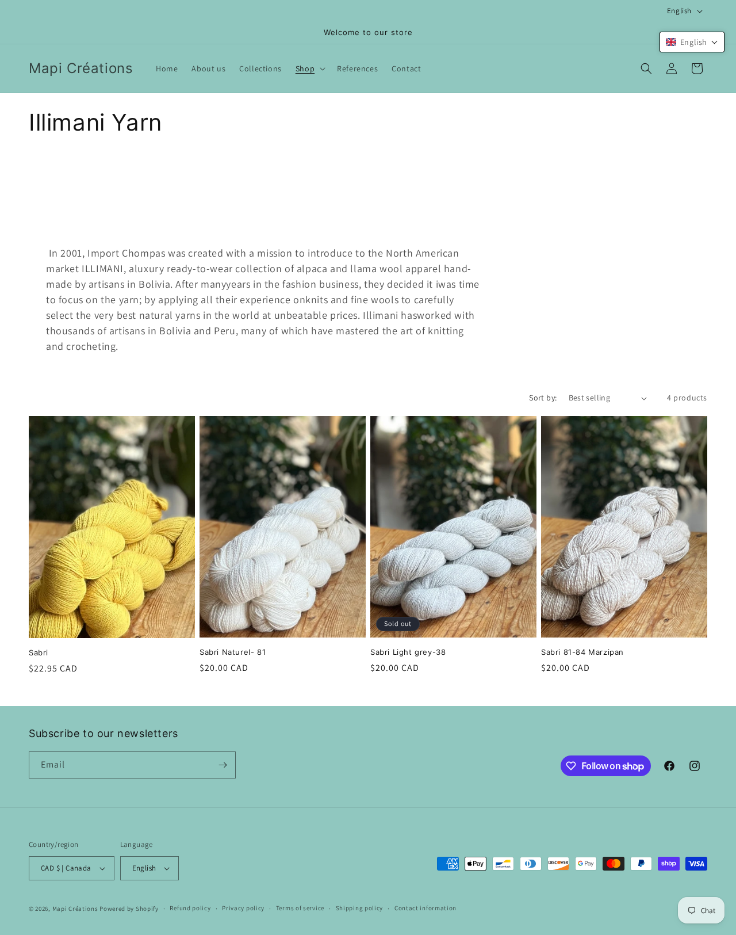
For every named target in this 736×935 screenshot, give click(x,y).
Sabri (38, 652)
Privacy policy (243, 908)
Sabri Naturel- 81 (233, 652)
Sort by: (543, 397)
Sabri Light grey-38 (408, 652)
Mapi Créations (75, 909)
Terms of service (300, 908)
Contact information (425, 908)
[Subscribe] (222, 764)
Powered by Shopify (129, 909)
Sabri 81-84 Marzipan (582, 652)
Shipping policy (360, 908)
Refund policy (190, 908)
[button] (309, 68)
